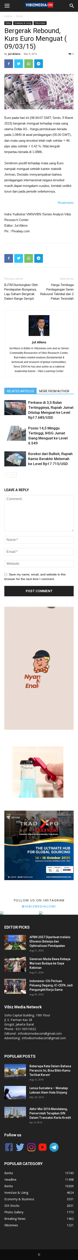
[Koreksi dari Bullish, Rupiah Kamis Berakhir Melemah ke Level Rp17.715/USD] (15, 458)
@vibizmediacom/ (39, 906)
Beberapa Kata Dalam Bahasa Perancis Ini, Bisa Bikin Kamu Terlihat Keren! (50, 1070)
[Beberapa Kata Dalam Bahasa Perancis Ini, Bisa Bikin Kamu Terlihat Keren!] (15, 1071)
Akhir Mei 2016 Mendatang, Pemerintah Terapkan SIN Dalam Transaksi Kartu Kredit (50, 1113)
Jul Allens (14, 53)
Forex (19, 16)
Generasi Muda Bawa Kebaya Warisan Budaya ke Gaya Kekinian (49, 963)
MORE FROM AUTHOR (54, 391)
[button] (39, 772)
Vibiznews (40, 23)
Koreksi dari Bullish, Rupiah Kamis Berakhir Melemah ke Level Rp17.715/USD (50, 459)
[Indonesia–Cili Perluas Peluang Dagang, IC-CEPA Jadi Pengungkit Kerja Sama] (15, 986)
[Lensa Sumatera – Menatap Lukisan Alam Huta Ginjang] (15, 1092)
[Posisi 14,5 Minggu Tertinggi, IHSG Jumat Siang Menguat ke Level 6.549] (15, 433)
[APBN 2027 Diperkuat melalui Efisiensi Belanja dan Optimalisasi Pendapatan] (15, 942)
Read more (66, 202)
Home (8, 16)
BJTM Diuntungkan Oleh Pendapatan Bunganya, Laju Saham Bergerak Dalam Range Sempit (21, 292)
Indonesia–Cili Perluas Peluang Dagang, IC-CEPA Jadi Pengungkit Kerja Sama (51, 985)
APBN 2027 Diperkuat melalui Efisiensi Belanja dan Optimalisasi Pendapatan (49, 941)
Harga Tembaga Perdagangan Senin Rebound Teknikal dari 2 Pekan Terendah (57, 292)
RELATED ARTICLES (20, 391)
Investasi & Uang (23, 23)
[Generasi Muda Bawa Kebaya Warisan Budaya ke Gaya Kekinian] (15, 964)
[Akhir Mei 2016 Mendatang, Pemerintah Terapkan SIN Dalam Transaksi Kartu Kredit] (15, 1112)
